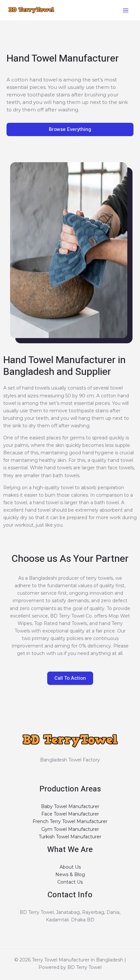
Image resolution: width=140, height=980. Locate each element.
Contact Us (70, 882)
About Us (70, 867)
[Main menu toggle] (125, 10)
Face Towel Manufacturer (70, 814)
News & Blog (70, 874)
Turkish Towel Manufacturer (70, 837)
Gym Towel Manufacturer (70, 829)
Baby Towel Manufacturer (70, 806)
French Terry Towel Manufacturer (70, 821)
